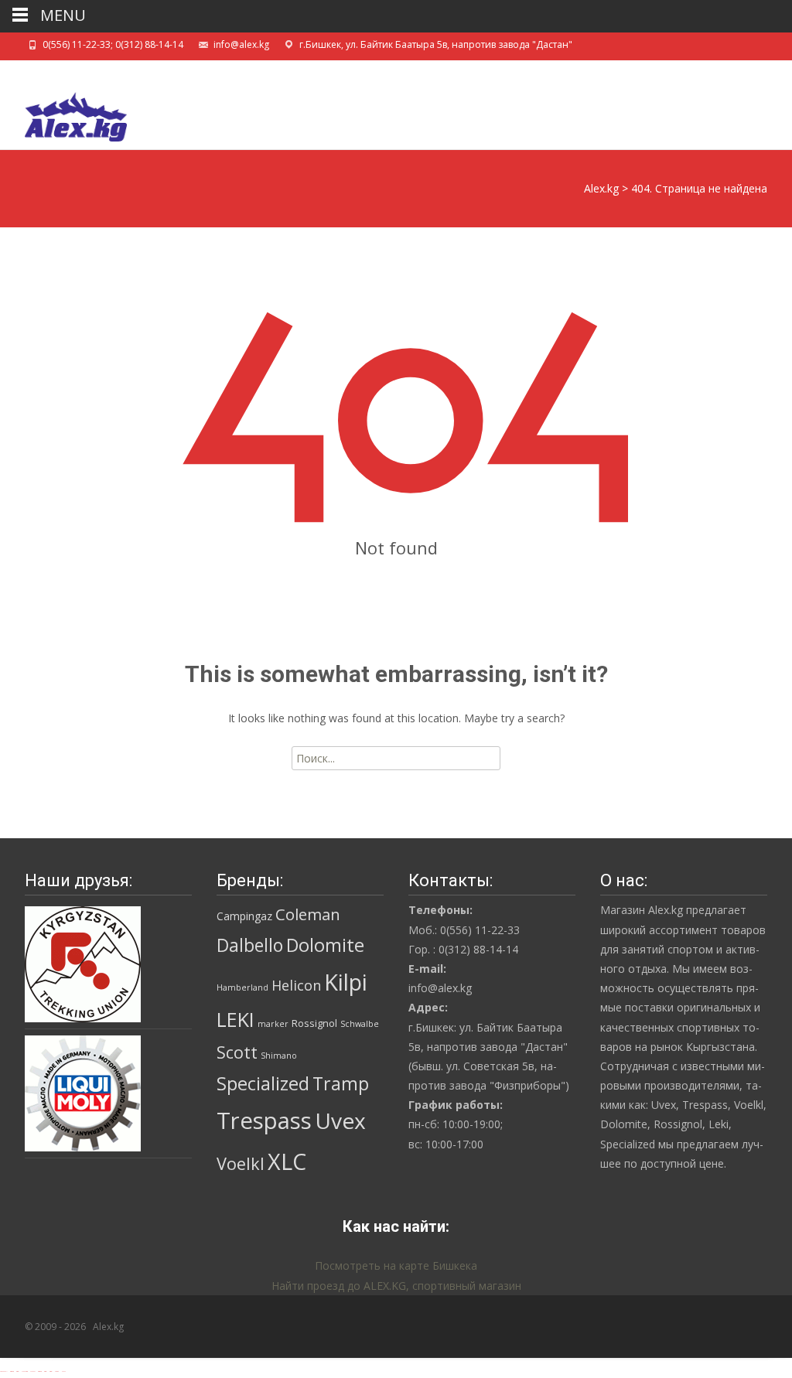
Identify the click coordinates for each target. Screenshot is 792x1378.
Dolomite (325, 945)
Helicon (296, 985)
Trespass (264, 1120)
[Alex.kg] (63, 113)
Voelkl (241, 1163)
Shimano (279, 1055)
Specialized (263, 1083)
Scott (237, 1052)
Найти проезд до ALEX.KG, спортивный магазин (396, 1285)
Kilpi (345, 982)
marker (273, 1023)
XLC (287, 1161)
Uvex (340, 1120)
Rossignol (314, 1023)
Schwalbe (359, 1023)
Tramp (340, 1083)
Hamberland (242, 987)
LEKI (235, 1019)
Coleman (307, 914)
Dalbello (250, 945)
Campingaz (244, 916)
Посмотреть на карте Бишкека (396, 1265)
